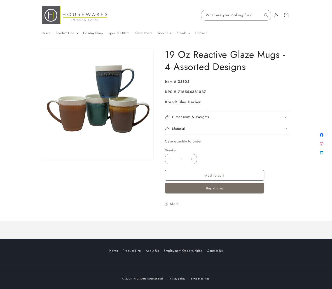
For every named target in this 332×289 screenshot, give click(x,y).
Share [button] (174, 204)
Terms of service (200, 278)
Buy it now (214, 188)
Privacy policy (177, 278)
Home (113, 250)
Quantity (170, 150)
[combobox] (236, 15)
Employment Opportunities (183, 250)
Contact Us (215, 250)
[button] (66, 33)
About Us (152, 250)
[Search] (266, 15)
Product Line (132, 250)
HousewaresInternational (148, 278)
